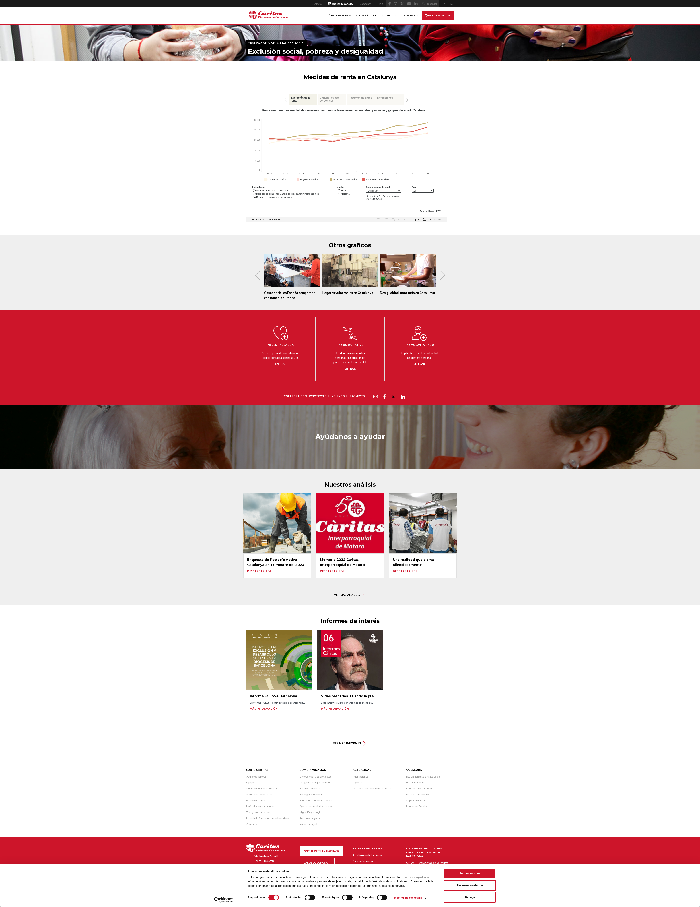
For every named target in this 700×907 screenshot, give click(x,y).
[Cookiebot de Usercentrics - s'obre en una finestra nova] (223, 900)
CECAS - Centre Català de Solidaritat (427, 862)
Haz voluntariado (415, 782)
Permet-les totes (469, 873)
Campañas (365, 3)
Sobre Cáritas (366, 15)
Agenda (357, 782)
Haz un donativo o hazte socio (423, 776)
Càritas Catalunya (363, 861)
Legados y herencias (417, 794)
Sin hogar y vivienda (311, 794)
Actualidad (390, 15)
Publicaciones (360, 776)
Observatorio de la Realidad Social (372, 788)
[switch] (310, 897)
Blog (380, 3)
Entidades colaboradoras (260, 806)
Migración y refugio (310, 812)
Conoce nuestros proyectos (316, 776)
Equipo (250, 782)
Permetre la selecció (470, 885)
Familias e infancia (310, 788)
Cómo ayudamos (339, 15)
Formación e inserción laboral (316, 800)
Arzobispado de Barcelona (367, 855)
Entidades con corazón (419, 788)
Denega (470, 897)
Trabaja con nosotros (258, 812)
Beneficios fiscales (416, 806)
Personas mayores (310, 818)
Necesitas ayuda (309, 824)
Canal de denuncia (317, 862)
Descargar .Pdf (259, 571)
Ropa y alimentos (415, 800)
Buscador (431, 3)
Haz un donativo (439, 15)
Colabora (411, 15)
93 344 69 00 (267, 860)
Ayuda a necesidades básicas (316, 806)
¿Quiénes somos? (256, 776)
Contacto (317, 3)
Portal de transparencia (321, 851)
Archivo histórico (255, 800)
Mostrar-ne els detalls (408, 897)
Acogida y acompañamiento (315, 782)
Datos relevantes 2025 (259, 794)
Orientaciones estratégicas (261, 788)
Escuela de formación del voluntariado (267, 818)
